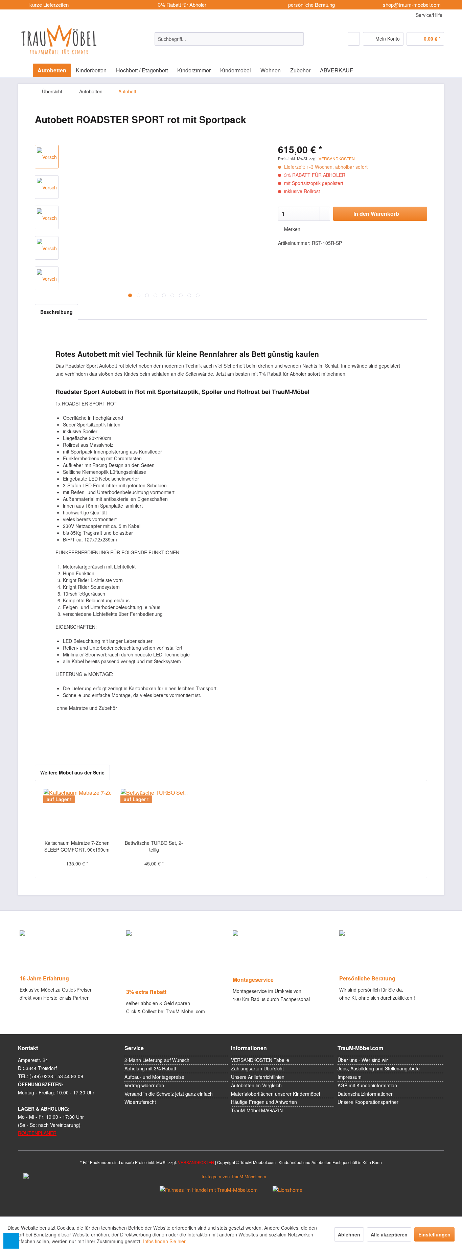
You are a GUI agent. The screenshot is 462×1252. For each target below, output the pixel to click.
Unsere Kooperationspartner (368, 1101)
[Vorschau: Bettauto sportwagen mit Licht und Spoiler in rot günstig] (47, 217)
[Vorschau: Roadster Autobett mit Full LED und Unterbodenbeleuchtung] (47, 278)
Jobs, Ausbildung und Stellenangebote (379, 1068)
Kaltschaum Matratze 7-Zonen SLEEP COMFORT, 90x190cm (77, 846)
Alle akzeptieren (389, 1234)
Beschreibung (56, 311)
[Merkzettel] (354, 39)
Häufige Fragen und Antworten (264, 1101)
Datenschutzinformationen (366, 1093)
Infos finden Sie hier (164, 1241)
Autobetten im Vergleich (256, 1085)
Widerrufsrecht (140, 1101)
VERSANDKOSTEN (337, 158)
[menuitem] (229, 39)
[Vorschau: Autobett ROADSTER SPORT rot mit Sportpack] (47, 156)
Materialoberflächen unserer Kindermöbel (275, 1093)
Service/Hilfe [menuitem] (428, 14)
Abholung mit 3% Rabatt (150, 1068)
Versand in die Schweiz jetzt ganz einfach (168, 1093)
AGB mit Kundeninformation (367, 1085)
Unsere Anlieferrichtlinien (257, 1076)
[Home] (24, 70)
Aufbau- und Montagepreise (154, 1076)
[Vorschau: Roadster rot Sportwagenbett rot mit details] (47, 248)
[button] (11, 1241)
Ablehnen (349, 1234)
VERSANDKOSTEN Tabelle (260, 1060)
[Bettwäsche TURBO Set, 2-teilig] (154, 812)
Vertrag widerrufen (144, 1085)
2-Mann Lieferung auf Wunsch (156, 1060)
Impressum (350, 1076)
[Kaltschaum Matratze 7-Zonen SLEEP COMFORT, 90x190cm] (77, 812)
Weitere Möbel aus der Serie (72, 772)
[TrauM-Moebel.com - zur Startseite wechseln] (58, 39)
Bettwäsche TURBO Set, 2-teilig (154, 846)
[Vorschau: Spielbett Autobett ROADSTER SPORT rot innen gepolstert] (47, 187)
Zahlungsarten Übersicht (257, 1068)
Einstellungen (434, 1234)
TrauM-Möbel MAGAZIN (257, 1110)
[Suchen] (297, 39)
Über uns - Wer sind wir (363, 1060)
